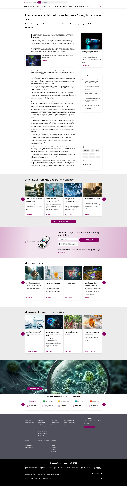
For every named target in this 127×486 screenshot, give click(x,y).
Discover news (28, 420)
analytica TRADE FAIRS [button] (30, 6)
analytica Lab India (42, 429)
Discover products (55, 420)
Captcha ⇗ (74, 245)
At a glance (40, 420)
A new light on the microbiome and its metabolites (92, 94)
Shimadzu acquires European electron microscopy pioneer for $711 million (92, 107)
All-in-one (53, 451)
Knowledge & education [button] (75, 6)
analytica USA (41, 435)
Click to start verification (69, 244)
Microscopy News (34, 388)
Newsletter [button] (86, 6)
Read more (60, 252)
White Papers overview (69, 424)
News (52, 443)
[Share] (97, 6)
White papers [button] (63, 6)
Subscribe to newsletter (89, 240)
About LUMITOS (41, 474)
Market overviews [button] (53, 6)
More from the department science (63, 221)
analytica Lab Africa (42, 433)
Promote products (55, 422)
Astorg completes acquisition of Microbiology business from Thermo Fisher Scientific (92, 81)
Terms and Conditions (35, 478)
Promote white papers (69, 422)
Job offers (53, 449)
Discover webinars (29, 443)
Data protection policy (48, 478)
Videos (39, 443)
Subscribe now (90, 427)
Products (53, 445)
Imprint (26, 478)
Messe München (41, 422)
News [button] (38, 6)
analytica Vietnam (42, 431)
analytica (40, 424)
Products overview (55, 424)
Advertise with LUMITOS (30, 474)
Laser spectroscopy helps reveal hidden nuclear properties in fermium (92, 100)
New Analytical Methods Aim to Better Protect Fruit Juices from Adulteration (92, 88)
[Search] (66, 2)
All (38, 2)
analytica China (41, 427)
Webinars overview (29, 447)
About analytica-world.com (53, 474)
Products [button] (44, 6)
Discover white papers (69, 420)
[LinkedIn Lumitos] (101, 478)
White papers (54, 447)
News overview (28, 424)
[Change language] (101, 6)
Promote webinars (29, 445)
